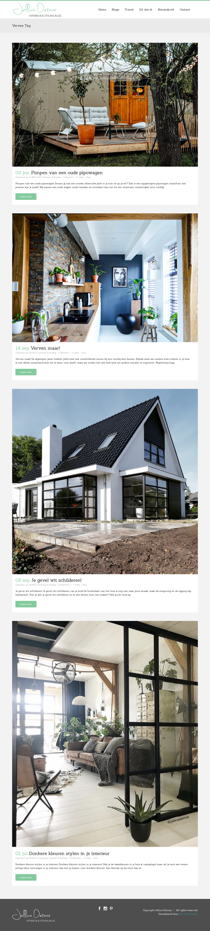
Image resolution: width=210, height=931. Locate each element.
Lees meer (26, 196)
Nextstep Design (188, 913)
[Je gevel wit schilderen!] (105, 481)
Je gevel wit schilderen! (56, 580)
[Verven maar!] (105, 277)
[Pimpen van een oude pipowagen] (105, 105)
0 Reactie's (64, 352)
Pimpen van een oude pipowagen (67, 172)
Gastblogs (43, 858)
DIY (40, 177)
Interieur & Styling (52, 177)
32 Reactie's (75, 858)
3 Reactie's (68, 177)
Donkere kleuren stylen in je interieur (69, 853)
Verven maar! (45, 348)
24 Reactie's (64, 584)
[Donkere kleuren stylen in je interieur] (105, 734)
